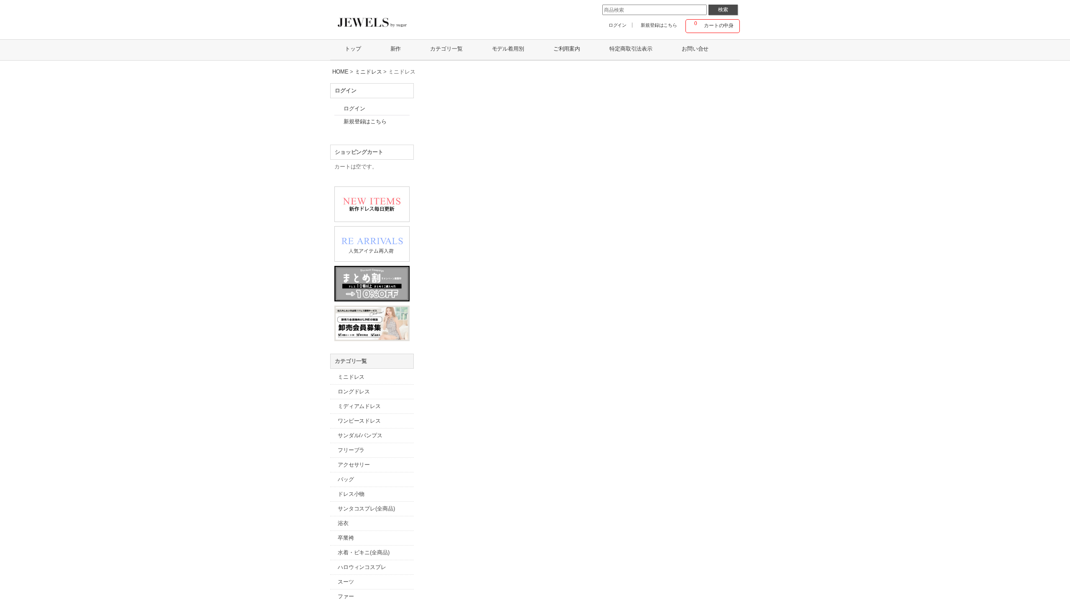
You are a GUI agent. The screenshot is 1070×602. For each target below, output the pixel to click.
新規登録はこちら (659, 25)
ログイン (618, 25)
